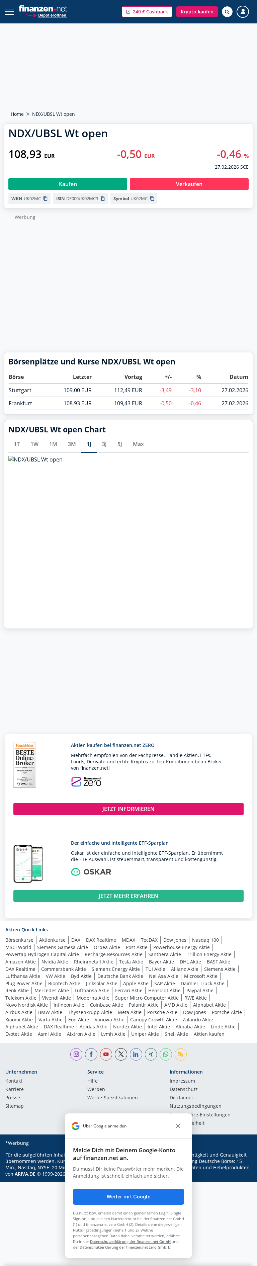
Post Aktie (137, 947)
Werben (96, 1089)
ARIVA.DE (25, 1174)
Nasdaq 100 (205, 940)
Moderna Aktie (93, 998)
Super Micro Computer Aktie (147, 998)
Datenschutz (184, 1089)
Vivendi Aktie (56, 998)
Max (138, 444)
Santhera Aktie (164, 954)
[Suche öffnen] (227, 11)
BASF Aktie (218, 961)
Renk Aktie (17, 990)
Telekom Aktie (20, 998)
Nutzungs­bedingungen (196, 1106)
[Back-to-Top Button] (238, 1257)
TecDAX (149, 940)
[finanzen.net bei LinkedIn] (136, 1054)
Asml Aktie (49, 1034)
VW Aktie (55, 976)
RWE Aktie (195, 998)
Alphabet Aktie (209, 1005)
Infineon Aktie (69, 1005)
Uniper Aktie (145, 1034)
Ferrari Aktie (129, 990)
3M (72, 444)
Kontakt (13, 1081)
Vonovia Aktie (109, 1019)
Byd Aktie (81, 976)
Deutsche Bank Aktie (120, 976)
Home (17, 114)
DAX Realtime (101, 940)
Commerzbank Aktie (63, 969)
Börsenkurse (19, 940)
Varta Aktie (50, 1019)
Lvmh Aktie (113, 1034)
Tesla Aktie (131, 961)
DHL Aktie (190, 961)
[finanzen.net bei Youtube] (106, 1054)
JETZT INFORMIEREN (128, 809)
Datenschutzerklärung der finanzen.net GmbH (130, 1241)
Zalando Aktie (198, 1019)
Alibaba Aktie (190, 1026)
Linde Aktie (223, 1026)
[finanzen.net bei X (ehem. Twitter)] (121, 1054)
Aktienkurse (52, 940)
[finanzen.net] (43, 8)
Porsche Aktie (162, 1012)
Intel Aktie (159, 1026)
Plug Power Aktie (23, 983)
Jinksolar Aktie (101, 983)
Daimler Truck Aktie (203, 983)
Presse (12, 1098)
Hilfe (92, 1081)
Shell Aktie (176, 1034)
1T (17, 444)
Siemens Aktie (220, 969)
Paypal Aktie (199, 990)
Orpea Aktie (107, 947)
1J (89, 444)
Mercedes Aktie (51, 990)
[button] (147, 11)
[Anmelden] (243, 12)
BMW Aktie (50, 1012)
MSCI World (18, 947)
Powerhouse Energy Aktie (181, 947)
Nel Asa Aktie (163, 976)
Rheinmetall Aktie (93, 961)
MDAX (128, 940)
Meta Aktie (130, 1012)
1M (53, 444)
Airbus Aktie (18, 1012)
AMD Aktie (175, 1005)
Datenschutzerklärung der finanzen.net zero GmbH (124, 1247)
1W (34, 444)
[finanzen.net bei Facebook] (91, 1054)
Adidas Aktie (93, 1026)
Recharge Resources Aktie (114, 954)
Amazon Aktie (20, 961)
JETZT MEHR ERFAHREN (128, 896)
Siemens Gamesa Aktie (62, 947)
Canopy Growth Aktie (153, 1019)
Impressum (182, 1081)
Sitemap (14, 1106)
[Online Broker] (46, 15)
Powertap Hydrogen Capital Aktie (42, 954)
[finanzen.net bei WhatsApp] (166, 1054)
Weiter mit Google (128, 1197)
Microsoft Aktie (201, 976)
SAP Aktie (164, 983)
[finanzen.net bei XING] (151, 1054)
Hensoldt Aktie (164, 990)
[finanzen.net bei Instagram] (76, 1054)
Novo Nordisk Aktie (26, 1005)
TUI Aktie (155, 969)
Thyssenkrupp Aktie (90, 1012)
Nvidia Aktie (54, 961)
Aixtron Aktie (81, 1034)
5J (119, 444)
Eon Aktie (78, 1019)
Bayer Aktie (161, 961)
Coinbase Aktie (106, 1005)
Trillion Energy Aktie (209, 954)
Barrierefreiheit (187, 1123)
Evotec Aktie (18, 1034)
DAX (75, 940)
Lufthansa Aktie (22, 976)
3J (104, 444)
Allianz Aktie (184, 969)
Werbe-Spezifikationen (112, 1098)
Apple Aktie (136, 983)
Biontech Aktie (64, 983)
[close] (178, 1126)
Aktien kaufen (209, 1034)
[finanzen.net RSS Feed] (181, 1054)
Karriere (14, 1089)
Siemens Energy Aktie (116, 969)
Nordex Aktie (127, 1026)
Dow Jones (174, 940)
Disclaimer (181, 1098)
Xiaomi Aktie (19, 1019)
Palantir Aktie (144, 1005)
